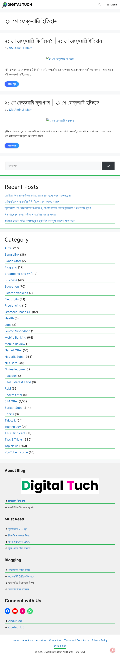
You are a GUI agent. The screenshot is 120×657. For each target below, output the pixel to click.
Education (12, 286)
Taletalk (10, 420)
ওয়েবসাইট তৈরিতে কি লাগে (21, 576)
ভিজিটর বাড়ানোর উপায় (19, 535)
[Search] (108, 166)
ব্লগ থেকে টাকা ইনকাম (19, 548)
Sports (9, 414)
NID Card (11, 363)
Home (16, 640)
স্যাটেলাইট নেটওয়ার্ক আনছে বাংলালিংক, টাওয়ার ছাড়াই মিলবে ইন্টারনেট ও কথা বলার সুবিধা (48, 208)
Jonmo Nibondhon (17, 331)
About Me (15, 621)
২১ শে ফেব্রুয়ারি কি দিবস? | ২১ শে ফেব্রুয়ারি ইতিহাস (53, 40)
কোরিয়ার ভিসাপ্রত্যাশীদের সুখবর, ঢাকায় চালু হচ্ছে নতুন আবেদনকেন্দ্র (38, 195)
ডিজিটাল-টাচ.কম (16, 501)
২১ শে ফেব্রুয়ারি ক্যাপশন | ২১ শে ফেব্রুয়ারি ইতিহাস (52, 102)
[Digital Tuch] (17, 4)
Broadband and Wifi (19, 274)
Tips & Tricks (14, 439)
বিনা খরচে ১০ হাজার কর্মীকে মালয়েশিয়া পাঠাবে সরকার (30, 214)
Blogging (11, 267)
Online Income (15, 369)
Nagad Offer (13, 350)
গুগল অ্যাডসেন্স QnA (19, 542)
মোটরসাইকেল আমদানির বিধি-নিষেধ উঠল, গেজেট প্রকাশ (32, 202)
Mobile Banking (15, 337)
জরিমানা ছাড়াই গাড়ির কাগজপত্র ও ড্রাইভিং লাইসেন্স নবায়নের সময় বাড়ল (40, 221)
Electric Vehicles (16, 293)
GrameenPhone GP (18, 312)
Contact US (16, 627)
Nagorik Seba (14, 357)
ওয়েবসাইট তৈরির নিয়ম (19, 570)
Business (11, 280)
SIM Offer (11, 401)
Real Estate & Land (18, 382)
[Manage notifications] (112, 650)
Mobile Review (15, 344)
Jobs (8, 325)
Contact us (55, 640)
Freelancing (13, 305)
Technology (13, 427)
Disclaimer (60, 645)
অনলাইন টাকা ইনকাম (18, 589)
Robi (8, 388)
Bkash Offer (13, 261)
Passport (11, 376)
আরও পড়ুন (12, 83)
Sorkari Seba (13, 408)
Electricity (12, 299)
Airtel (8, 248)
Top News (11, 446)
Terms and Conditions (76, 640)
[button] (99, 4)
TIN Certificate (15, 433)
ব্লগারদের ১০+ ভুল (17, 529)
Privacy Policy (99, 640)
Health (9, 318)
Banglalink (12, 254)
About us (41, 640)
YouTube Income (16, 452)
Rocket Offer (13, 395)
